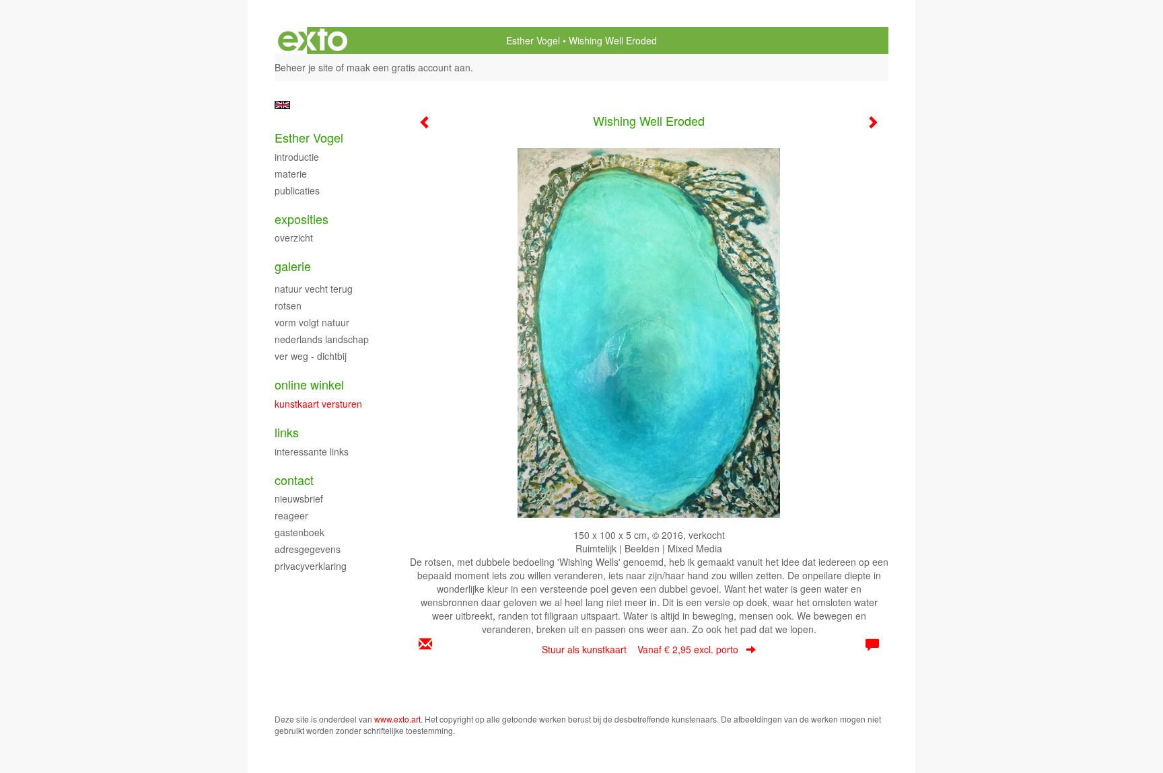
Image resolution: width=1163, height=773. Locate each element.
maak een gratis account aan (408, 67)
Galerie (293, 266)
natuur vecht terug (314, 288)
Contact (294, 480)
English (282, 105)
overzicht (294, 237)
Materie (291, 173)
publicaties (297, 190)
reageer (291, 515)
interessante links (312, 451)
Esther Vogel (533, 40)
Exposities (301, 219)
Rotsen (288, 305)
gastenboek (299, 532)
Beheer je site (304, 67)
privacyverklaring (311, 566)
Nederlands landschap (322, 339)
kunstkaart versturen (318, 403)
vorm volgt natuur (312, 322)
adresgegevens (308, 549)
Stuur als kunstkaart (640, 649)
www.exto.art (397, 719)
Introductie (297, 156)
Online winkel (309, 384)
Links (287, 432)
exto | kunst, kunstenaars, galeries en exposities (313, 40)
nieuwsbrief (299, 498)
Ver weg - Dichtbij (311, 356)
